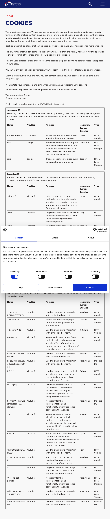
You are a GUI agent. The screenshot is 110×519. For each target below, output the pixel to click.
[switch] (41, 277)
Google (30, 142)
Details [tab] (55, 238)
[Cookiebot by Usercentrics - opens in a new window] (95, 230)
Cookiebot (59, 104)
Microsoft (31, 196)
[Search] (90, 4)
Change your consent (16, 98)
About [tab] (91, 238)
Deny (20, 287)
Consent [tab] (19, 238)
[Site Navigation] (102, 4)
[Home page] (11, 4)
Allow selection (55, 287)
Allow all (90, 287)
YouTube (31, 312)
